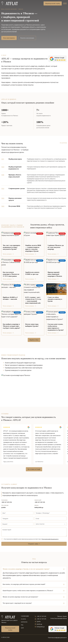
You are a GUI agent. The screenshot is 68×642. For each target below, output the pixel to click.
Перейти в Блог (34, 340)
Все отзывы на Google (34, 469)
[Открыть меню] (65, 3)
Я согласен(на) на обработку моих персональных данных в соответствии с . (31, 539)
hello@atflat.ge (39, 507)
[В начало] (9, 3)
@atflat (3, 507)
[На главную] (8, 617)
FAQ (22, 625)
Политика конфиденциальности (57, 637)
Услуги (23, 619)
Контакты (24, 622)
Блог (22, 628)
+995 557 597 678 (6, 502)
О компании (25, 616)
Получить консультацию (27, 38)
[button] (34, 569)
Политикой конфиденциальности (50, 539)
